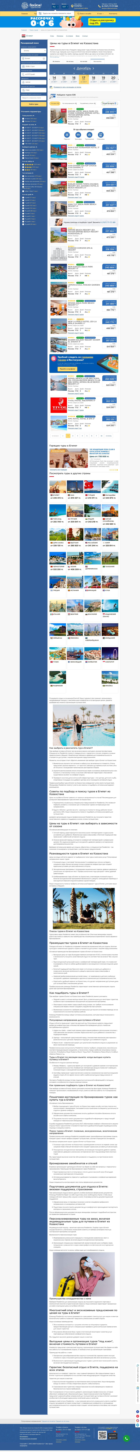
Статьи (85, 36)
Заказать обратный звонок (109, 8)
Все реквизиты (24, 1436)
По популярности (68, 103)
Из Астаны (70, 61)
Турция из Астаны (62, 1421)
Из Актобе (83, 61)
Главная (24, 30)
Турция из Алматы (49, 1421)
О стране (69, 36)
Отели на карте (108, 103)
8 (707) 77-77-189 (110, 6)
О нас (99, 13)
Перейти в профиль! (67, 369)
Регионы (60, 36)
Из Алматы (56, 61)
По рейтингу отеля (86, 103)
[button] (126, 1438)
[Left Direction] (74, 68)
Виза (77, 36)
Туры (52, 36)
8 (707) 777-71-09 (82, 1430)
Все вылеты (97, 61)
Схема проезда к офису (81, 8)
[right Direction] (93, 68)
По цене (54, 103)
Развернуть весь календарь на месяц (67, 87)
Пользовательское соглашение (28, 1438)
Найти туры (33, 104)
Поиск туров (34, 30)
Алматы (26, 50)
